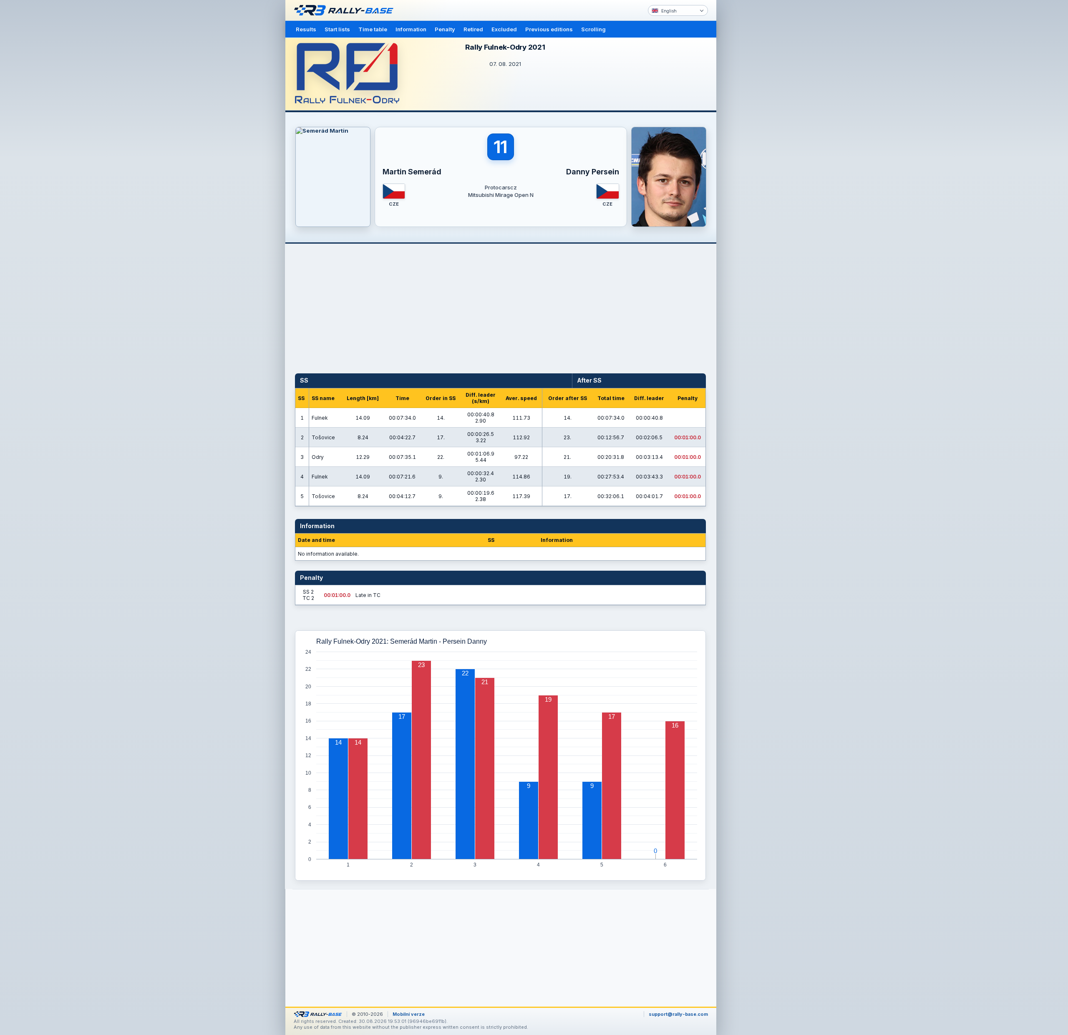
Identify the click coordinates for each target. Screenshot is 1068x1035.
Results (306, 29)
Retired (473, 29)
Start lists (337, 29)
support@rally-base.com (678, 1014)
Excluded (504, 29)
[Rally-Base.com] (346, 10)
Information (410, 29)
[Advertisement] (751, 129)
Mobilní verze (409, 1014)
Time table (372, 29)
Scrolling (593, 29)
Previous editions (549, 29)
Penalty (445, 29)
